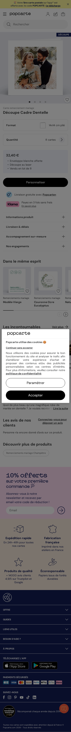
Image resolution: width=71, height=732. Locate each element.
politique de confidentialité (23, 373)
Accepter (35, 395)
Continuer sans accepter (19, 347)
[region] (35, 366)
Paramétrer (35, 383)
